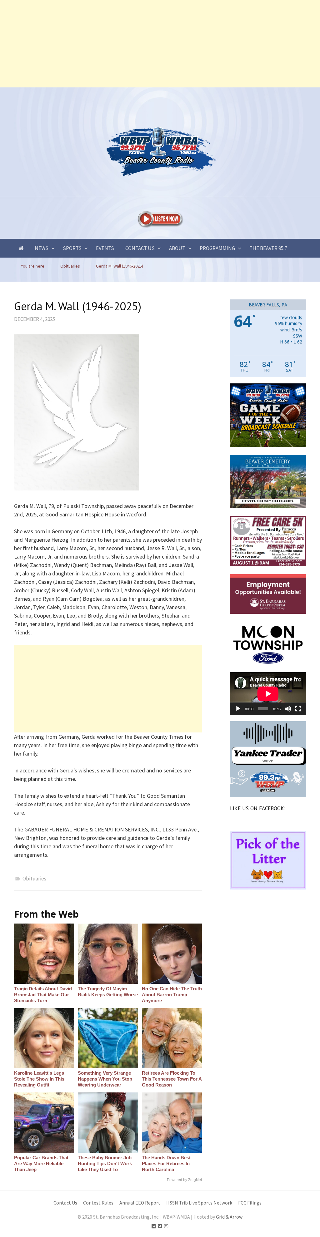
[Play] (238, 709)
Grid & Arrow (229, 1217)
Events (105, 248)
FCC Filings (250, 1203)
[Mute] (288, 709)
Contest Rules (98, 1203)
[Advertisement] (160, 43)
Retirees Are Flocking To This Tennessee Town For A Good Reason (172, 1078)
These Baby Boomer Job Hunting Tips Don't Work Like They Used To (105, 1163)
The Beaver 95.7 (268, 248)
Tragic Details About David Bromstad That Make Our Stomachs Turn (43, 994)
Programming (217, 248)
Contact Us (140, 248)
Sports (72, 248)
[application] (268, 693)
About (177, 248)
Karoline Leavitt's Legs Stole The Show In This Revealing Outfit (39, 1078)
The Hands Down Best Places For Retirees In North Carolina (166, 1163)
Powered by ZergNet (184, 1180)
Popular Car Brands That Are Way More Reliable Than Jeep (41, 1163)
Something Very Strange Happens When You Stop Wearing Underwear (105, 1078)
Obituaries (34, 878)
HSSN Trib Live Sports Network (199, 1203)
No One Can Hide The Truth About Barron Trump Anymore (172, 994)
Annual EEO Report (139, 1203)
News (41, 248)
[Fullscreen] (298, 709)
